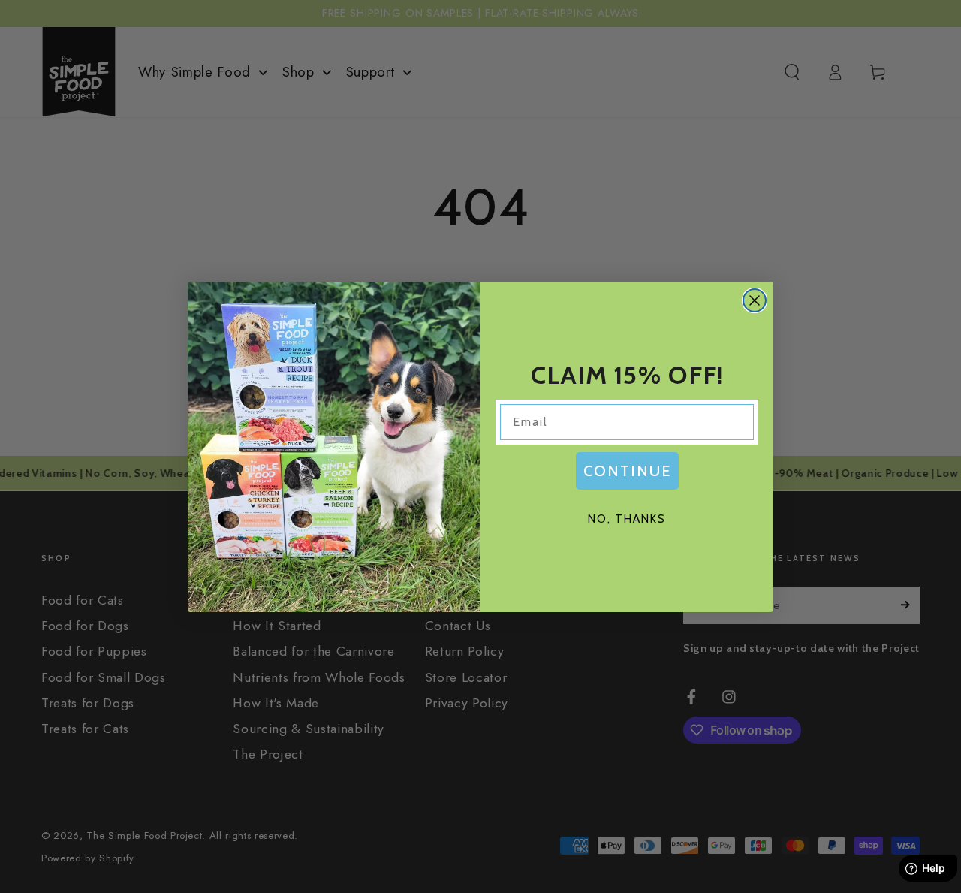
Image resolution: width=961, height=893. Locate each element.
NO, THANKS (627, 519)
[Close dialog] (754, 300)
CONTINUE (627, 471)
